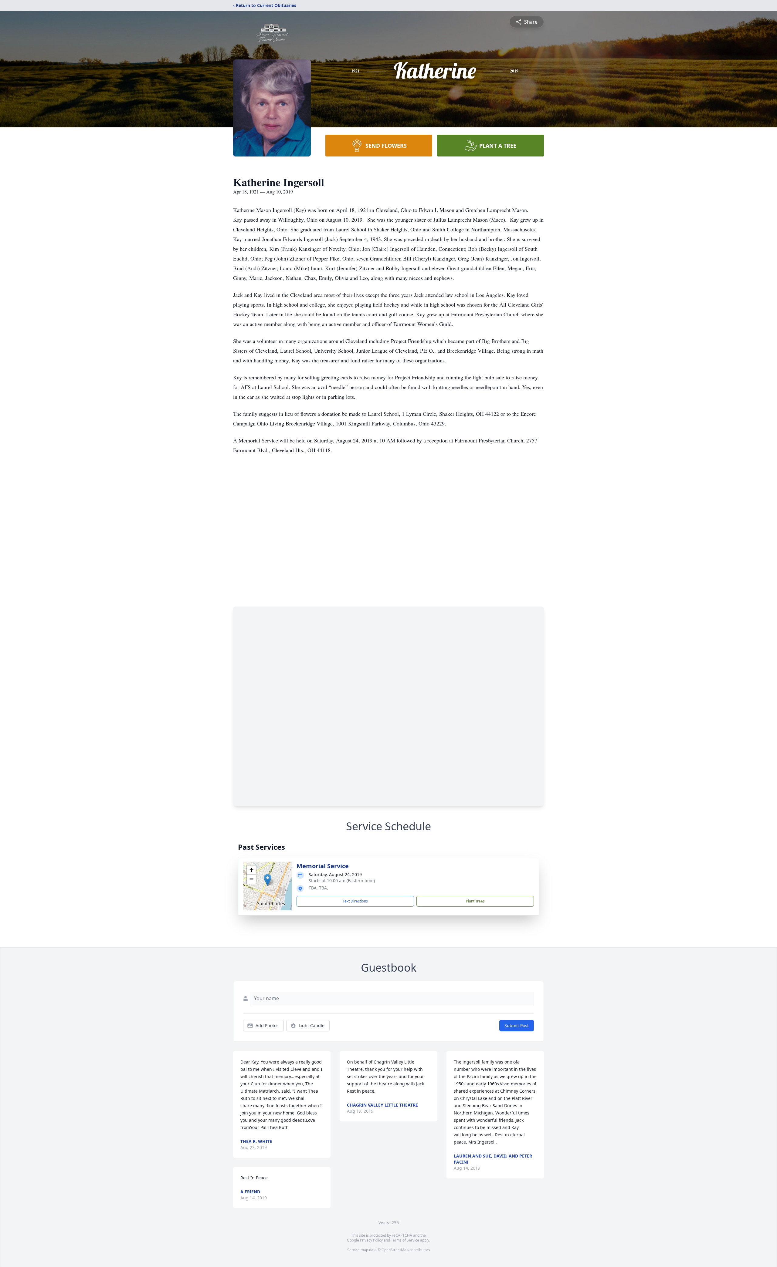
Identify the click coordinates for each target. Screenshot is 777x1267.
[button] (267, 880)
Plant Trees (475, 901)
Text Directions (355, 901)
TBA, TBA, (318, 888)
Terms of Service (405, 1240)
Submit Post (516, 1025)
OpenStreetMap (395, 1249)
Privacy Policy (371, 1240)
